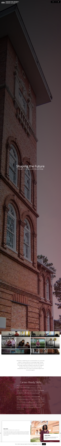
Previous (0, 433)
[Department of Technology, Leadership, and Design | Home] (10, 2)
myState (53, 1)
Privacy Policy (35, 444)
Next (60, 433)
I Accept (44, 444)
